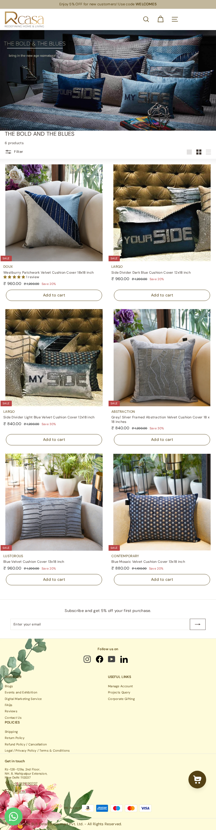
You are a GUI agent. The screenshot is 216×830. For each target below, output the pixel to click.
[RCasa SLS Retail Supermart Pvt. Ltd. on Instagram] (88, 659)
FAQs (8, 705)
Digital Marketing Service (23, 699)
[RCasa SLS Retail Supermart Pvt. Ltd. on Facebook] (100, 659)
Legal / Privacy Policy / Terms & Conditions (37, 750)
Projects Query (119, 692)
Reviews (11, 711)
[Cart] (160, 19)
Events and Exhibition (21, 692)
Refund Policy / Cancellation (26, 744)
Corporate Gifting (121, 699)
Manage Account (120, 686)
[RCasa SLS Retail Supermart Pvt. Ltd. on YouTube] (112, 659)
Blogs (9, 686)
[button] (14, 277)
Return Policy (14, 738)
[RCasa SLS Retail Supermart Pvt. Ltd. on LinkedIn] (124, 659)
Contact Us (13, 718)
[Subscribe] (198, 624)
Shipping (11, 732)
